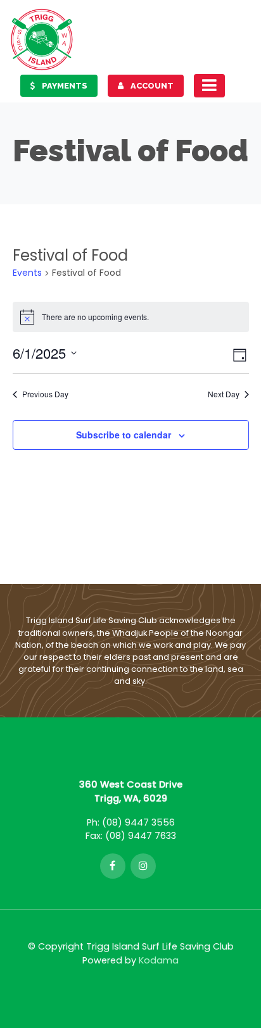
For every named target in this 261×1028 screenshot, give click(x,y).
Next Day (223, 394)
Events (27, 273)
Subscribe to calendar (123, 434)
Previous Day (45, 394)
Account (151, 85)
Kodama (159, 960)
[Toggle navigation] (209, 85)
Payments (63, 85)
